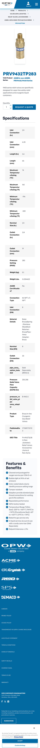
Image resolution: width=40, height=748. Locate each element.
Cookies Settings (20, 745)
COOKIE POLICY (6, 623)
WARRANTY (5, 682)
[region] (20, 736)
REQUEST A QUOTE (24, 107)
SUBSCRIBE (9, 721)
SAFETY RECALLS (6, 661)
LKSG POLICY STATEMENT (9, 638)
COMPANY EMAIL (6, 668)
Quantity (6, 103)
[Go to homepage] (7, 4)
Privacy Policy (19, 737)
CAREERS (4, 609)
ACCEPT (20, 741)
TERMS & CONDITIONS (8, 645)
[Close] (34, 728)
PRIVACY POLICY (6, 615)
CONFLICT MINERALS (8, 652)
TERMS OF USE (6, 675)
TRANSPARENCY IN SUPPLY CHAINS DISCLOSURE (16, 629)
